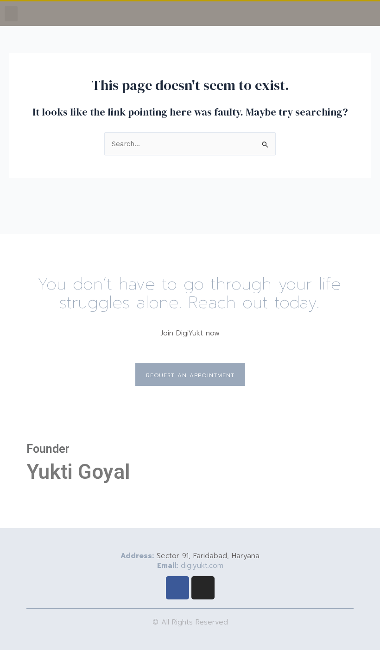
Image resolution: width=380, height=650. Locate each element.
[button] (11, 13)
